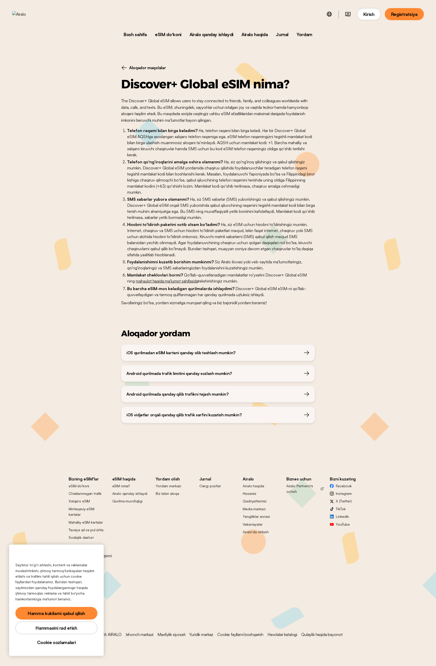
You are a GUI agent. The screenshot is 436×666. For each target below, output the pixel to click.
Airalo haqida (254, 34)
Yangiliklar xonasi (256, 516)
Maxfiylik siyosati (171, 634)
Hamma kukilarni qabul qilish (56, 613)
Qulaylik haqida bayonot (321, 634)
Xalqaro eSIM (79, 501)
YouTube (342, 524)
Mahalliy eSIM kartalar (86, 522)
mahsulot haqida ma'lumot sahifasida (167, 281)
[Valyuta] (348, 14)
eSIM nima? (121, 486)
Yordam (304, 34)
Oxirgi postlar (210, 486)
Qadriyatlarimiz (255, 501)
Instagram (344, 493)
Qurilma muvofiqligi (127, 501)
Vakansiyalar (252, 524)
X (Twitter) (343, 501)
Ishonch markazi (140, 634)
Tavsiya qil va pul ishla (86, 530)
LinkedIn (342, 516)
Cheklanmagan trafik (85, 493)
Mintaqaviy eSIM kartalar (81, 512)
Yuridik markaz (201, 634)
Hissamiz (249, 493)
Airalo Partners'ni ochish (299, 489)
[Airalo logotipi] (27, 14)
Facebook (344, 486)
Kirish (368, 14)
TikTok (340, 509)
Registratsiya (404, 14)
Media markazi (254, 509)
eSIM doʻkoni (168, 34)
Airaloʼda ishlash (256, 532)
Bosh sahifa (135, 34)
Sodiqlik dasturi (81, 537)
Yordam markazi (168, 486)
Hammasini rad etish (56, 628)
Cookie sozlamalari (56, 642)
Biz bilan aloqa (167, 493)
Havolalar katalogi (282, 634)
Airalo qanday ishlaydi (211, 34)
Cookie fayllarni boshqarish (240, 634)
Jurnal (282, 34)
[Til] (329, 14)
